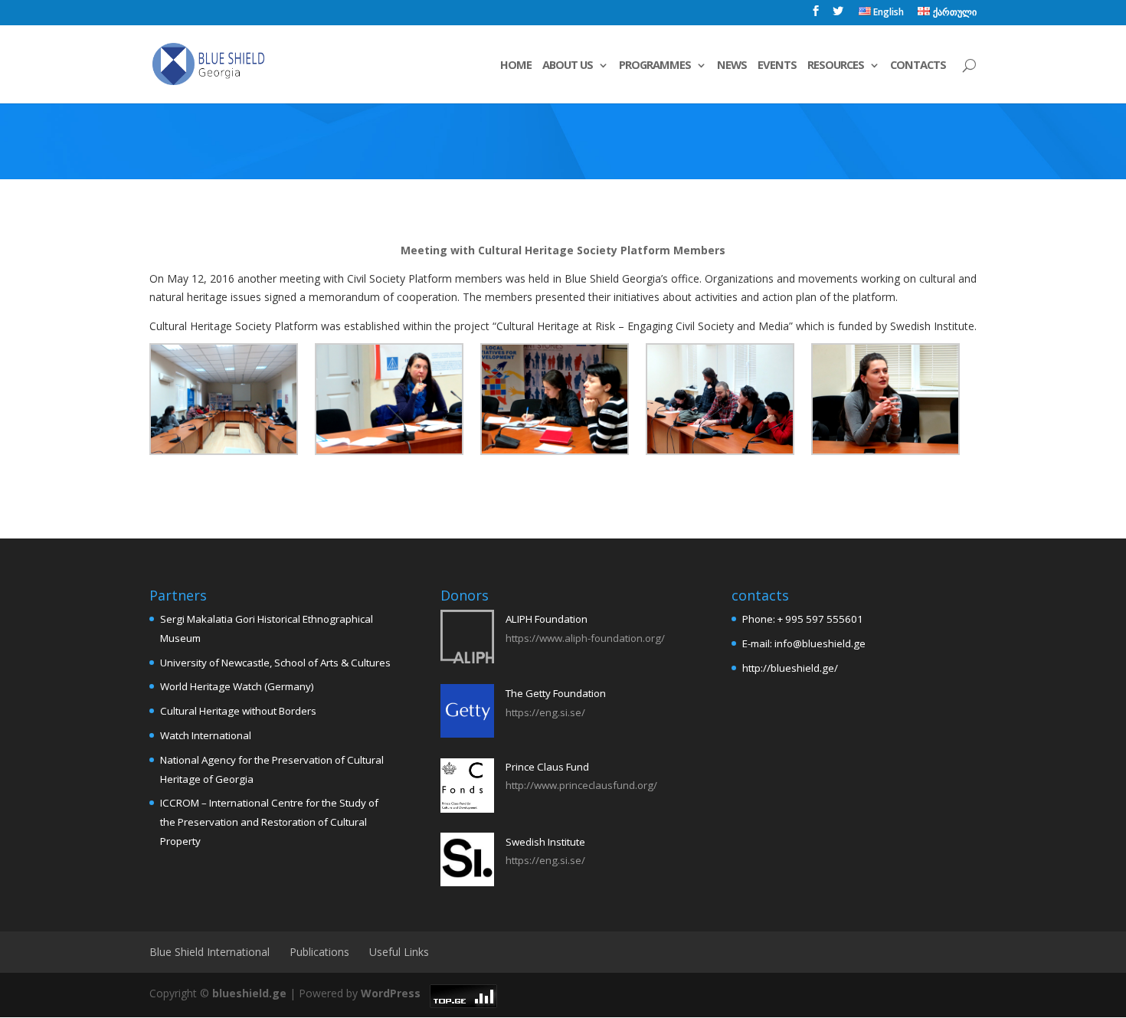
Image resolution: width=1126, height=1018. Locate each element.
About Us (567, 65)
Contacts (918, 65)
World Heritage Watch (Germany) (237, 686)
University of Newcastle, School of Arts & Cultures (275, 662)
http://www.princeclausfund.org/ (581, 785)
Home (516, 65)
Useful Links (399, 951)
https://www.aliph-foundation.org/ (585, 638)
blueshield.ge (249, 993)
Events (777, 65)
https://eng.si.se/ (545, 712)
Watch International (205, 735)
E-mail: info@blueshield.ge (804, 643)
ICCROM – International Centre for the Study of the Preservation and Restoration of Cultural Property (269, 822)
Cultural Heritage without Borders (238, 711)
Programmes (655, 65)
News (732, 65)
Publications (319, 951)
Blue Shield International (209, 951)
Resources (835, 65)
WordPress (391, 993)
